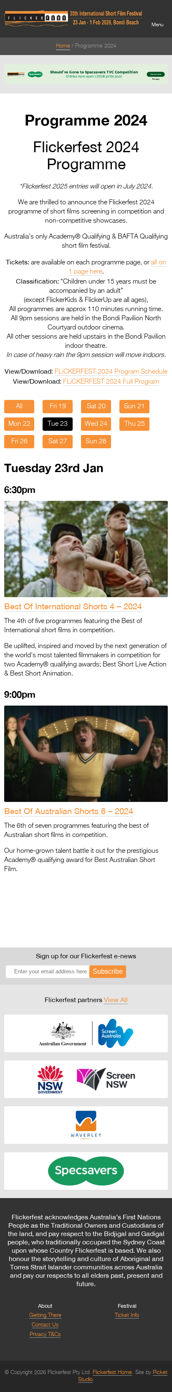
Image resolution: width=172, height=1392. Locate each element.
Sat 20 (96, 406)
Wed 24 (96, 424)
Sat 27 (57, 441)
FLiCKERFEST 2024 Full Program (111, 382)
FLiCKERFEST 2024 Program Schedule (111, 372)
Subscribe (108, 971)
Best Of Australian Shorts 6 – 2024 (68, 811)
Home (63, 46)
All (19, 406)
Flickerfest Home (112, 1372)
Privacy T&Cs (45, 1334)
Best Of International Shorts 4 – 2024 (73, 606)
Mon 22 (19, 424)
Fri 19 (58, 406)
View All (116, 999)
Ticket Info (127, 1315)
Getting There (45, 1315)
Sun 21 (134, 406)
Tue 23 (58, 424)
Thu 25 (134, 424)
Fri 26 (19, 441)
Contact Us (45, 1325)
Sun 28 (96, 441)
